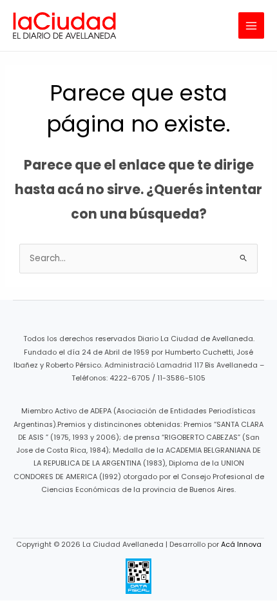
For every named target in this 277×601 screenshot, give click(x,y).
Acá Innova (241, 544)
